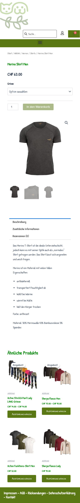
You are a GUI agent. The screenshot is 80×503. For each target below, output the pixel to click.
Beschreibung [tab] (19, 222)
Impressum (10, 493)
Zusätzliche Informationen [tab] (26, 229)
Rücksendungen (37, 493)
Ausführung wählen (22, 414)
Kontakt (11, 497)
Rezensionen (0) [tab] (21, 236)
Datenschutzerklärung (62, 493)
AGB (22, 493)
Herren (25, 53)
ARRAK (17, 53)
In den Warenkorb (38, 107)
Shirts (33, 53)
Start (9, 53)
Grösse (10, 83)
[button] (40, 42)
